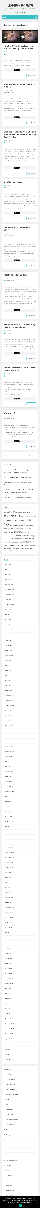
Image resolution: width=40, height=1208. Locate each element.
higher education (23, 528)
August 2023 (8, 660)
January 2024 (8, 650)
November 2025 (9, 594)
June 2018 (8, 877)
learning (31, 536)
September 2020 (9, 791)
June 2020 (8, 801)
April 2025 (7, 625)
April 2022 (7, 716)
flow (6, 524)
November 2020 (9, 781)
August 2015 (8, 1039)
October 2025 (9, 599)
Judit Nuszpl (8, 333)
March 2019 (8, 842)
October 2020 (9, 786)
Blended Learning (10, 1079)
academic (6, 512)
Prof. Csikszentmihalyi (12, 1160)
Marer (11, 538)
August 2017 (8, 928)
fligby (29, 520)
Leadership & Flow (20, 5)
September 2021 (9, 751)
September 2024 (9, 635)
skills (21, 545)
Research (8, 1165)
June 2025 (8, 620)
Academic (8, 1074)
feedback (22, 520)
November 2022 (9, 700)
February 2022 (9, 726)
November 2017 (9, 913)
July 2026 (7, 569)
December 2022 (9, 695)
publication (13, 542)
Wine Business (10, 1195)
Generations (9, 1109)
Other (7, 1145)
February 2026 (9, 584)
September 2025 (9, 604)
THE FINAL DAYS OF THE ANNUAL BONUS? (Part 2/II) (17, 497)
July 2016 (7, 993)
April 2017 (7, 948)
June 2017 (8, 938)
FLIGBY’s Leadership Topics (16, 274)
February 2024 (9, 645)
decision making (24, 516)
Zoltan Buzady (9, 54)
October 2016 (9, 978)
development (32, 516)
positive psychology (28, 539)
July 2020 (7, 796)
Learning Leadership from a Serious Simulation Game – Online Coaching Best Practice (20, 134)
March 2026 (8, 579)
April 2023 (7, 680)
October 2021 (9, 746)
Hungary (29, 528)
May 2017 (7, 943)
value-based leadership (27, 548)
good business (8, 528)
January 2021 (8, 776)
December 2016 (9, 968)
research (19, 542)
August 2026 (8, 564)
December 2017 (9, 907)
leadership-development (27, 532)
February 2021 (9, 771)
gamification (30, 525)
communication (23, 512)
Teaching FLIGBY (10, 1190)
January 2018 (8, 902)
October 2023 (9, 655)
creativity (29, 512)
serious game (28, 541)
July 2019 (7, 827)
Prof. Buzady (7, 542)
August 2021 (8, 756)
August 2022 (8, 711)
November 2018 (9, 857)
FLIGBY (7, 1099)
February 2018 (9, 897)
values (6, 550)
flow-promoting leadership (18, 525)
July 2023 (7, 665)
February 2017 (9, 958)
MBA (13, 539)
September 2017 (9, 923)
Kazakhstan (7, 532)
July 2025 (7, 615)
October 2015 (9, 1034)
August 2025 (8, 610)
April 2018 (7, 887)
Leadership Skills (10, 1125)
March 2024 (8, 640)
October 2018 (9, 862)
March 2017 (8, 953)
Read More (31, 75)
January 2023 (8, 690)
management (6, 538)
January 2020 (8, 817)
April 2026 (7, 574)
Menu (4, 17)
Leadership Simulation (12, 1120)
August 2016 (8, 988)
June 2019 (8, 832)
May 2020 (7, 807)
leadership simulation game (10, 536)
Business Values (10, 1089)
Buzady (11, 511)
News (7, 1140)
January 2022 (8, 731)
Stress (7, 1180)
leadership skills (22, 535)
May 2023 (7, 675)
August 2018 (8, 872)
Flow (7, 1104)
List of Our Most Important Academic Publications (17, 477)
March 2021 (8, 766)
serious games (8, 545)
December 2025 (9, 589)
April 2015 (7, 1059)
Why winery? (9, 413)
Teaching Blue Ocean (13, 182)
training (19, 548)
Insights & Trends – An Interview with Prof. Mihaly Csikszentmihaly (19, 47)
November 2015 (9, 1029)
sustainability (10, 548)
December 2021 (9, 736)
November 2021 (9, 741)
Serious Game (10, 1175)
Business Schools (11, 1084)
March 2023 (8, 685)
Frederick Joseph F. (10, 92)
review (8, 1170)
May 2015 (7, 1054)
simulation (16, 545)
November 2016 (9, 973)
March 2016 (8, 1013)
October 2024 (9, 630)
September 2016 (9, 983)
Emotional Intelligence (12, 1094)
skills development (28, 545)
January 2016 (8, 1019)
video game (10, 550)
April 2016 (7, 1008)
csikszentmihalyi (12, 515)
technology (15, 548)
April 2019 (7, 837)
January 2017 (8, 963)
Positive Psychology (11, 1150)
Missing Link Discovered (12, 1135)
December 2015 (9, 1024)
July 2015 (7, 1044)
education (6, 520)
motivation (18, 539)
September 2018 (9, 867)
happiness (15, 528)
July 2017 (7, 933)
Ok (20, 1205)
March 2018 (8, 892)
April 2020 (7, 812)
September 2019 (9, 822)
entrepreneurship (14, 520)
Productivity (9, 1155)
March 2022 (8, 721)
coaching (17, 512)
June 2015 (8, 1049)
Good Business (10, 1114)
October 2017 (9, 918)
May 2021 (7, 761)
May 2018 (7, 882)
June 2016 (8, 998)
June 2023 (8, 670)
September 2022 (9, 705)
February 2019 (9, 847)
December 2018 (9, 852)
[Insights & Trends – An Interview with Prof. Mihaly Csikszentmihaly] (20, 36)
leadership (16, 531)
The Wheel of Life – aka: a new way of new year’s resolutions (19, 325)
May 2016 (7, 1003)
